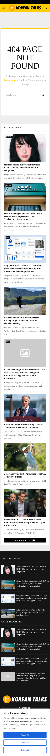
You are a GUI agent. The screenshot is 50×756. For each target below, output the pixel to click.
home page (10, 80)
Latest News (12, 127)
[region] (25, 732)
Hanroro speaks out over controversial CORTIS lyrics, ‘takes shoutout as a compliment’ (22, 168)
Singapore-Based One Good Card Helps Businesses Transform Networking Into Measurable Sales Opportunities (23, 268)
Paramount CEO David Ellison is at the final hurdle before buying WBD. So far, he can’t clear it (24, 522)
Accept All (25, 735)
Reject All (25, 750)
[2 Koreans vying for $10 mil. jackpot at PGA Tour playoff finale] (25, 457)
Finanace (8, 136)
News (7, 237)
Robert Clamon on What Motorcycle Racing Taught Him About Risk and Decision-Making (21, 320)
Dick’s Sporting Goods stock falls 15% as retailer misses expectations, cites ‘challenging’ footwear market (23, 216)
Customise (25, 742)
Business (8, 185)
